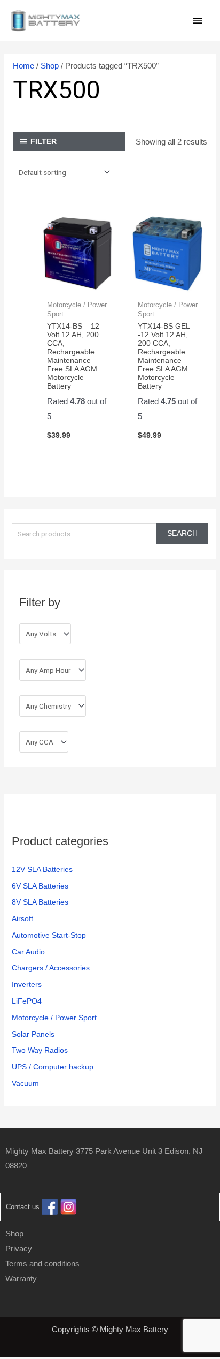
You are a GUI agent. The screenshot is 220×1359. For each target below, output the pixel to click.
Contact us (23, 1207)
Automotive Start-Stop (49, 935)
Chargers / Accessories (51, 968)
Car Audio (28, 952)
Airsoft (22, 919)
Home (23, 65)
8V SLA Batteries (40, 902)
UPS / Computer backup (52, 1067)
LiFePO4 (27, 1001)
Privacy (18, 1248)
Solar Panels (33, 1034)
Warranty (21, 1278)
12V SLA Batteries (42, 869)
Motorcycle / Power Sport (54, 1018)
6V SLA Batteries (40, 886)
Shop (50, 65)
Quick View (77, 284)
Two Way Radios (40, 1050)
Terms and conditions (42, 1263)
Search (182, 533)
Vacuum (25, 1084)
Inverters (27, 985)
